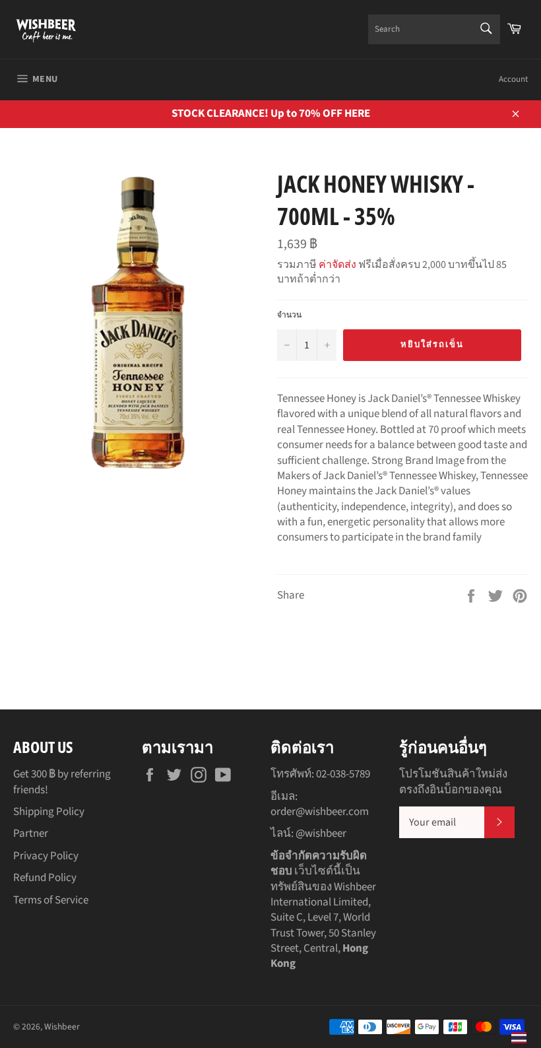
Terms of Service (50, 900)
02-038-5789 (343, 774)
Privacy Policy (46, 856)
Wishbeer (62, 1026)
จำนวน (289, 315)
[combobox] (434, 29)
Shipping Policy (48, 812)
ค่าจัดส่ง (337, 264)
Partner (30, 833)
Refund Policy (45, 878)
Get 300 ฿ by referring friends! (62, 781)
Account (513, 79)
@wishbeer (321, 833)
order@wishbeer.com (319, 812)
